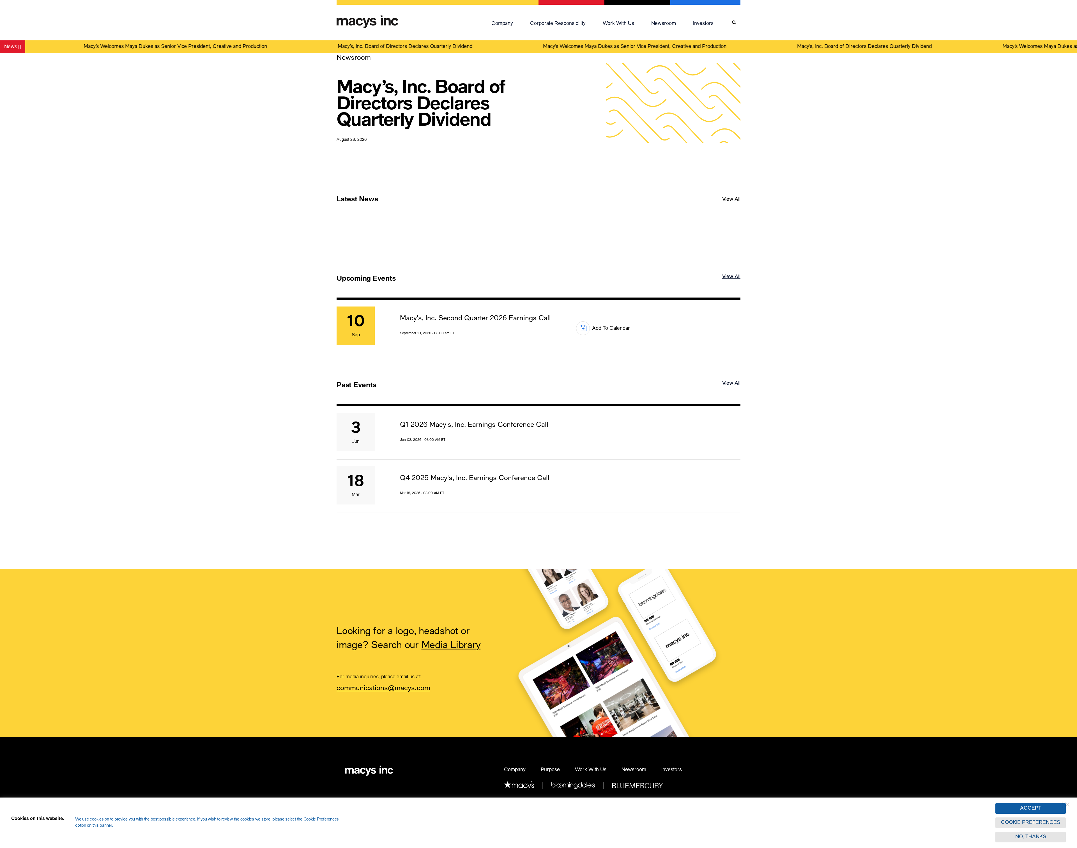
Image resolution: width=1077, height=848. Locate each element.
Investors (703, 23)
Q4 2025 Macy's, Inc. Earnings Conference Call (474, 478)
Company (502, 23)
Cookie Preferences (1030, 822)
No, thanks (1030, 837)
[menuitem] (508, 22)
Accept (1030, 808)
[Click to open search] (734, 23)
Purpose (550, 770)
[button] (508, 22)
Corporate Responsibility (558, 23)
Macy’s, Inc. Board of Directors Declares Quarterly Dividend (379, 46)
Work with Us (618, 23)
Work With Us (590, 770)
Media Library (451, 646)
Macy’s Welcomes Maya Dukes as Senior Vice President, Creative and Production (149, 46)
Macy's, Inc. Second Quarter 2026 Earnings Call (475, 318)
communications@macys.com (383, 689)
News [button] (14, 48)
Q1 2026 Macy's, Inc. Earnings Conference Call (474, 425)
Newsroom (663, 23)
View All (731, 207)
